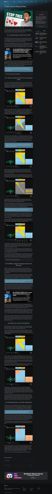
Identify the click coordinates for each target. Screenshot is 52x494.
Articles (8, 4)
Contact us (31, 490)
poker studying (17, 253)
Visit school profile (41, 26)
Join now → (33, 477)
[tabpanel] (41, 43)
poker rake (30, 326)
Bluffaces (5, 4)
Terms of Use (24, 488)
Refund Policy (24, 490)
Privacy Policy (24, 489)
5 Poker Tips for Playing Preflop (17, 451)
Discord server (32, 488)
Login (46, 1)
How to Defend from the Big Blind (14, 73)
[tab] (38, 31)
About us (31, 489)
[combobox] (39, 488)
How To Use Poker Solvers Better (14, 259)
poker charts (7, 271)
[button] (42, 1)
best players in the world (11, 411)
